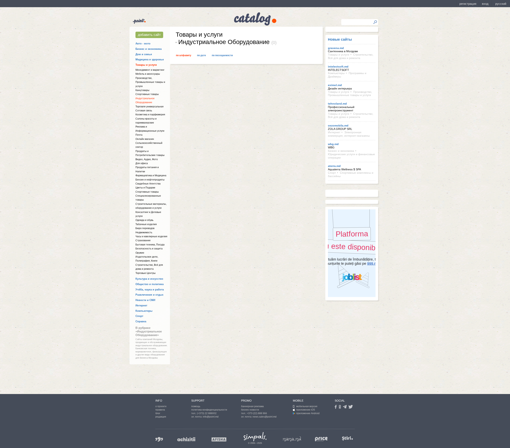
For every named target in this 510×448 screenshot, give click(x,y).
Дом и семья (143, 54)
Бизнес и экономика (148, 48)
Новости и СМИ (145, 300)
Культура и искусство (149, 278)
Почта (138, 134)
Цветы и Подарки (145, 187)
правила (160, 409)
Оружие (139, 252)
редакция (160, 416)
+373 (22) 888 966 (257, 413)
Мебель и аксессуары (147, 74)
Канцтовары (142, 90)
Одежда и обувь (144, 220)
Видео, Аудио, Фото (146, 159)
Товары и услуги (146, 64)
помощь (195, 406)
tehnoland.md (337, 103)
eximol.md (335, 85)
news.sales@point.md (265, 416)
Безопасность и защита (149, 248)
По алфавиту (183, 55)
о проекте (161, 406)
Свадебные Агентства (148, 183)
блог (157, 413)
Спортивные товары (147, 94)
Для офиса (141, 163)
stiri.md (347, 438)
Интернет (141, 305)
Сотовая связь (143, 110)
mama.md (292, 438)
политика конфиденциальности (209, 409)
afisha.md (219, 439)
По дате (201, 55)
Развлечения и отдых (149, 294)
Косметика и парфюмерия (150, 114)
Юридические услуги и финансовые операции (351, 156)
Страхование (143, 240)
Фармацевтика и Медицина (150, 175)
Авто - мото (142, 43)
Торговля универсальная (149, 106)
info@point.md (211, 416)
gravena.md (336, 48)
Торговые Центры (145, 273)
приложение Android (308, 413)
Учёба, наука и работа (149, 289)
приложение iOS (305, 409)
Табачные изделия (146, 224)
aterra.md (334, 166)
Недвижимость (143, 232)
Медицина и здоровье (149, 59)
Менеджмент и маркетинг (149, 70)
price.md (321, 439)
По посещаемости (222, 55)
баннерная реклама (252, 406)
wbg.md (333, 144)
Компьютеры (143, 310)
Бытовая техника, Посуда (150, 244)
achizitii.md (186, 439)
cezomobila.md (338, 125)
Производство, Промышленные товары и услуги (150, 82)
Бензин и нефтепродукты (150, 179)
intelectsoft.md (338, 66)
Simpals (255, 436)
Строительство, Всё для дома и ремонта (350, 56)
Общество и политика (149, 284)
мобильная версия (306, 406)
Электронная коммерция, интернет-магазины (349, 134)
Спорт (139, 316)
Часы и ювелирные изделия (151, 236)
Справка (140, 321)
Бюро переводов (144, 228)
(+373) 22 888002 (207, 413)
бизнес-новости (250, 409)
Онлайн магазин (144, 139)
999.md (159, 439)
